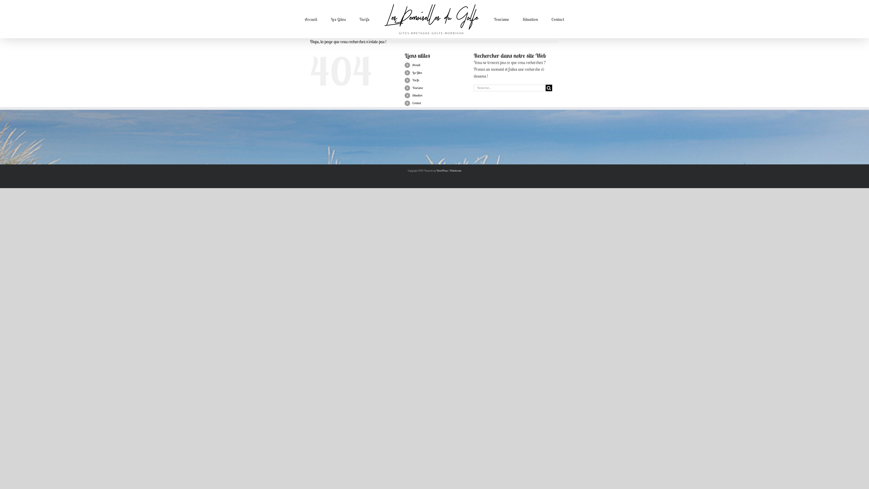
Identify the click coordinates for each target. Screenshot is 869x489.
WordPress (442, 170)
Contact (416, 103)
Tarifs (415, 80)
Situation (417, 95)
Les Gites (417, 73)
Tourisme (417, 88)
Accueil (416, 65)
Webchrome (455, 170)
